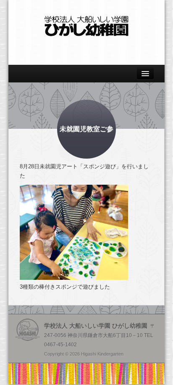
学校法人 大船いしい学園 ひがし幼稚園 (86, 26)
